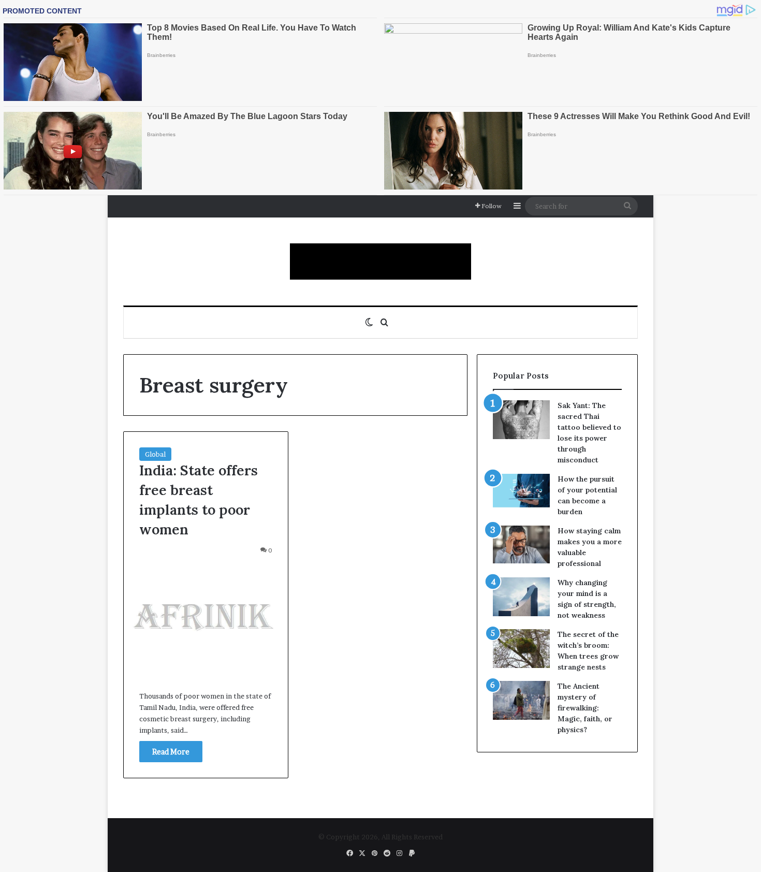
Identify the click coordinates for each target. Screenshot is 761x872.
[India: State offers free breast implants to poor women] (206, 620)
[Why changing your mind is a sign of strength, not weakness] (521, 596)
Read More (170, 751)
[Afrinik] (380, 261)
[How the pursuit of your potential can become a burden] (521, 493)
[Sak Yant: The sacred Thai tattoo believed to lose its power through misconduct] (521, 419)
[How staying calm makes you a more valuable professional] (521, 544)
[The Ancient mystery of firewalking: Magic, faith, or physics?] (521, 700)
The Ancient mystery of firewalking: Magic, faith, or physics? (585, 707)
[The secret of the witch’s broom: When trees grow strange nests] (521, 648)
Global (155, 454)
